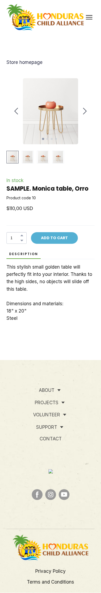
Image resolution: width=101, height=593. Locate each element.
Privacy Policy (50, 571)
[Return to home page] (45, 17)
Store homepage (24, 62)
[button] (21, 235)
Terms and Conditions (50, 582)
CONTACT (51, 438)
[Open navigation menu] (89, 17)
